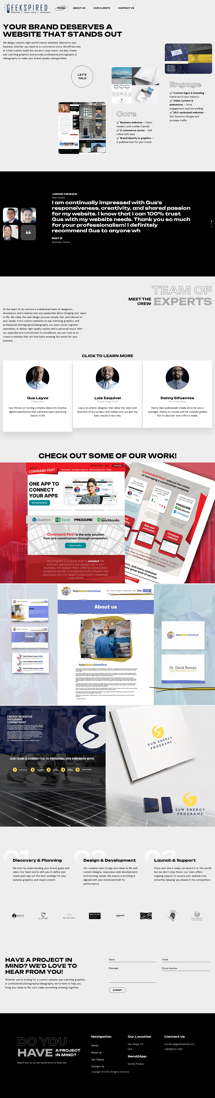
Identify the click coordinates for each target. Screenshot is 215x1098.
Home (94, 1045)
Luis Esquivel (107, 398)
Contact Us (97, 1066)
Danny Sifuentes (177, 398)
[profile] (37, 394)
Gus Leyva (37, 398)
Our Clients (97, 1059)
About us (96, 1052)
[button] (211, 221)
